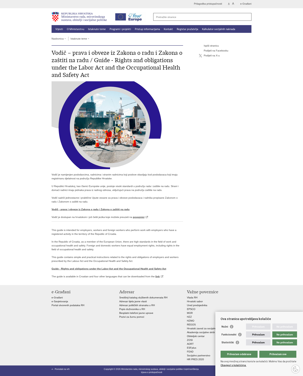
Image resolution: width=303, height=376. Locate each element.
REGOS (191, 324)
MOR (190, 313)
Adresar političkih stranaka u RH (137, 305)
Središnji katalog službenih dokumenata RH (143, 297)
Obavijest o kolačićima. (233, 365)
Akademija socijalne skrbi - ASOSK (206, 332)
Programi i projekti (120, 29)
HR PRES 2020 (195, 359)
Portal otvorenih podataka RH (68, 305)
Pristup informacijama (147, 29)
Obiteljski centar (196, 336)
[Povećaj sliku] (117, 125)
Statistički (227, 342)
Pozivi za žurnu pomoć (131, 316)
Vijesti (59, 29)
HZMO (190, 320)
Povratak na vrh (62, 369)
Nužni (224, 326)
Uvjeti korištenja (191, 369)
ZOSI (190, 340)
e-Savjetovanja (60, 301)
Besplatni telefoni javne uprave (136, 313)
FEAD (190, 351)
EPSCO (191, 309)
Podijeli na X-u (212, 55)
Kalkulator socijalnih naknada (218, 29)
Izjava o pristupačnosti (151, 372)
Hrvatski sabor (195, 301)
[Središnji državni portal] (67, 4)
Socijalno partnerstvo (198, 355)
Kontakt (168, 29)
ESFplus (191, 347)
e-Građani (245, 3)
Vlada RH (192, 297)
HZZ (189, 316)
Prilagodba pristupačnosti (208, 3)
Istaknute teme (97, 29)
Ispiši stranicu (211, 45)
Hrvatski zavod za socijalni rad (203, 328)
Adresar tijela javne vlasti (133, 301)
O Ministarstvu (75, 29)
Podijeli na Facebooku (216, 50)
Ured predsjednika (197, 305)
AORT (190, 343)
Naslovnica (58, 38)
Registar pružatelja (187, 29)
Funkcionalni (228, 334)
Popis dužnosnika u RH (132, 309)
